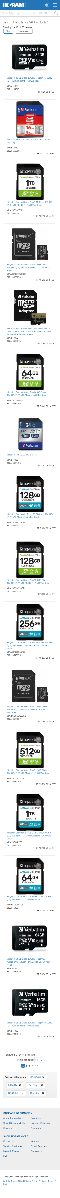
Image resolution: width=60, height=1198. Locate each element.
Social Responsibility (14, 1123)
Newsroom (36, 1128)
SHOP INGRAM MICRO (15, 1136)
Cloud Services (39, 1146)
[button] (47, 5)
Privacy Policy (30, 1181)
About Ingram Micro (13, 1118)
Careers (7, 1128)
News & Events (11, 1151)
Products (8, 1141)
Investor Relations (40, 1123)
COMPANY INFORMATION (17, 1113)
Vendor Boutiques (12, 1146)
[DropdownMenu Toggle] (55, 5)
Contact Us (36, 1151)
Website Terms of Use (13, 1181)
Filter (8, 31)
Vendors (35, 1141)
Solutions (35, 1118)
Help (5, 1156)
